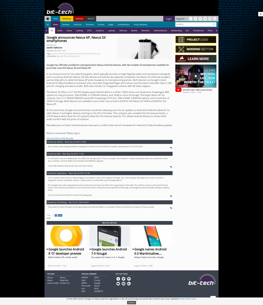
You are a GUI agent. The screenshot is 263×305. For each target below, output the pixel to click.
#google (60, 56)
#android (55, 53)
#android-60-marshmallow (80, 53)
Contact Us (64, 283)
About (49, 280)
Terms (62, 278)
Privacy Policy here (187, 298)
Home (50, 278)
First (49, 215)
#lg (72, 56)
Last (60, 215)
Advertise (64, 280)
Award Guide (53, 283)
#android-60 (64, 53)
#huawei (67, 56)
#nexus (77, 56)
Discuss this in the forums (60, 138)
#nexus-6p (96, 53)
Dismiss (131, 303)
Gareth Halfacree (54, 47)
